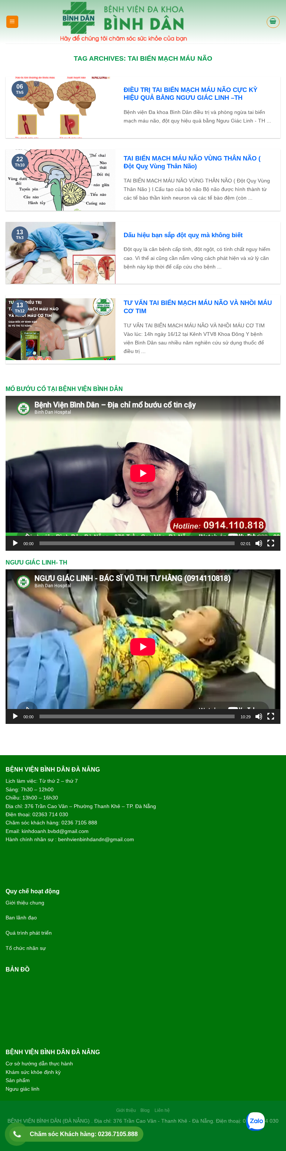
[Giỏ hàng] (273, 22)
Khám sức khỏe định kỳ (33, 1072)
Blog (145, 1110)
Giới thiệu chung (25, 903)
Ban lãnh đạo (21, 918)
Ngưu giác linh (22, 1089)
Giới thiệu (126, 1110)
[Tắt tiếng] (259, 543)
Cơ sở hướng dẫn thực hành (39, 1063)
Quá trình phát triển (29, 933)
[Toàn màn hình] (270, 543)
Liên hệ (162, 1110)
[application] (143, 473)
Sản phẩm (18, 1080)
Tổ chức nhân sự (26, 948)
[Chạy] (15, 543)
